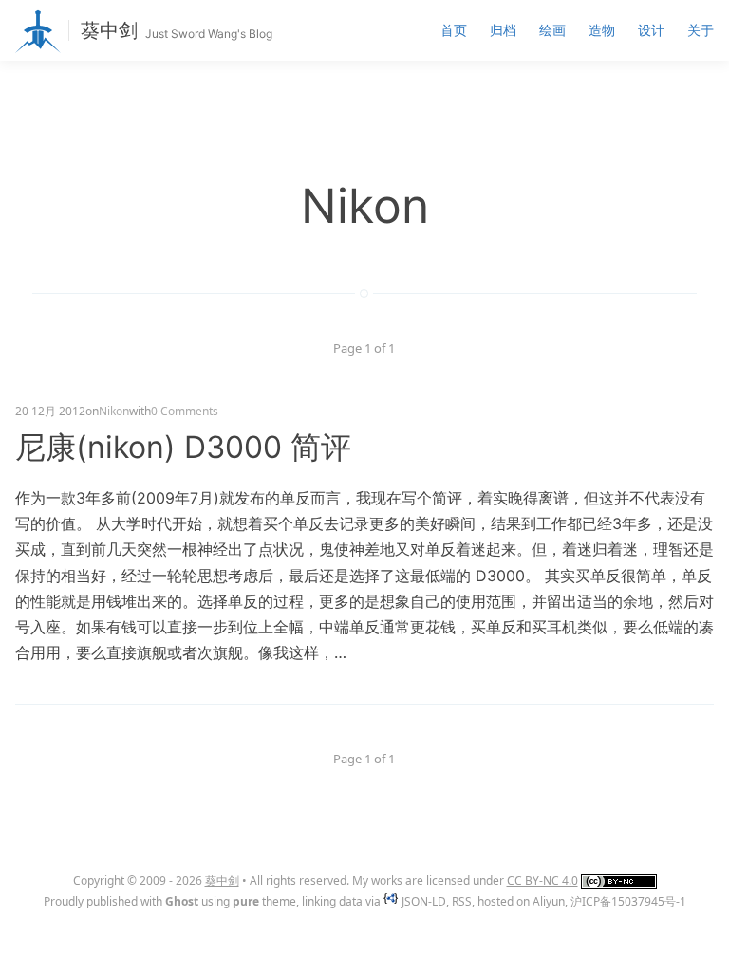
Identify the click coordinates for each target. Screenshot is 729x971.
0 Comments (184, 411)
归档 (503, 30)
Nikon (114, 411)
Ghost (181, 901)
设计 (651, 30)
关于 (700, 30)
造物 (602, 30)
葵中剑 (109, 30)
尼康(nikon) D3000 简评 (183, 447)
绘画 (552, 30)
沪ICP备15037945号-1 (628, 901)
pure (246, 901)
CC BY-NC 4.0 (542, 880)
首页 (453, 30)
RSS (462, 901)
